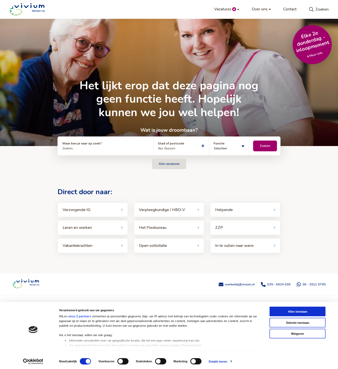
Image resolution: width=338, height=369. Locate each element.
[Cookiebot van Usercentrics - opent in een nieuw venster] (33, 361)
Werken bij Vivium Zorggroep (25, 283)
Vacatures (222, 9)
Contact (290, 9)
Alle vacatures (169, 164)
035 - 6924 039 (278, 284)
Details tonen (218, 361)
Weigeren (297, 333)
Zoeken (322, 9)
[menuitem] (226, 9)
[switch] (123, 361)
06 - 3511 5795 (314, 284)
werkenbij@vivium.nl (240, 284)
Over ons (260, 9)
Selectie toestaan (297, 322)
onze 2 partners (79, 316)
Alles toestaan (297, 311)
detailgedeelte (197, 350)
